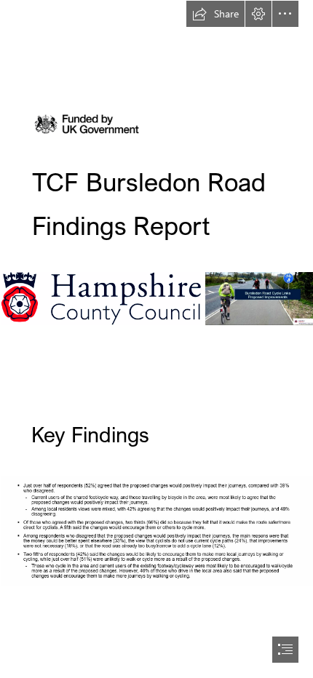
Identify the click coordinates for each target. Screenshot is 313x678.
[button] (215, 14)
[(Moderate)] (259, 297)
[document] (156, 339)
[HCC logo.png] (100, 297)
